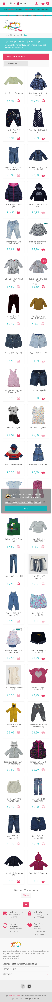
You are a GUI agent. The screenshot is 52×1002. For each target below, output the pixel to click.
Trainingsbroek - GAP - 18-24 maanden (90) (38, 726)
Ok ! (26, 508)
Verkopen (23, 3)
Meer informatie (11, 502)
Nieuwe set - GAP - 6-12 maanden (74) (13, 651)
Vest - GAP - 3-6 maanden (38, 873)
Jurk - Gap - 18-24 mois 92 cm (38, 131)
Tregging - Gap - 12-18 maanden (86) (13, 243)
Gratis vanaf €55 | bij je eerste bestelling (25, 10)
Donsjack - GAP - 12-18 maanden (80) (38, 763)
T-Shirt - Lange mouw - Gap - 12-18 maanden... (38, 317)
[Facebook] (23, 986)
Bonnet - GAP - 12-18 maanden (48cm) (14, 800)
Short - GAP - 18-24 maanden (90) (38, 837)
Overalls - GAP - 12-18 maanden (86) (13, 614)
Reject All (37, 502)
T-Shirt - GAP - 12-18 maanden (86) (38, 540)
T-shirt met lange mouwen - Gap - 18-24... (38, 243)
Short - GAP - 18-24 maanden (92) (38, 614)
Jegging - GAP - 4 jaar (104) (14, 576)
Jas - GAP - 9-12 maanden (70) (14, 874)
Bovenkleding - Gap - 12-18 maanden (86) (38, 168)
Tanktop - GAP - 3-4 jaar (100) (13, 540)
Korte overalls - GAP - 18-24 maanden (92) (13, 391)
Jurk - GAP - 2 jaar (13, 427)
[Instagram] (29, 986)
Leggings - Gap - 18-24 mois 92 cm (13, 317)
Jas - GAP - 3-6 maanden (13, 465)
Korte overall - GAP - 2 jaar (38, 465)
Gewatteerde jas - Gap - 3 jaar (13, 205)
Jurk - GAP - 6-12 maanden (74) (14, 688)
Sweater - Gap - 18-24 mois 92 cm (38, 205)
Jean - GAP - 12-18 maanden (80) (38, 800)
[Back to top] (26, 904)
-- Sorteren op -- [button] (12, 63)
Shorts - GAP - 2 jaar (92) (13, 353)
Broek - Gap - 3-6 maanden (14, 131)
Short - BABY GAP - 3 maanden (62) (38, 651)
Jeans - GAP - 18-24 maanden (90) (13, 837)
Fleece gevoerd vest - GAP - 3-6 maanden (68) (13, 763)
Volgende (26, 895)
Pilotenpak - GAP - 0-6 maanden (13, 726)
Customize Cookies (26, 502)
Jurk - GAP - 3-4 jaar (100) (38, 427)
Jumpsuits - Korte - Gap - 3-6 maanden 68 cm (13, 168)
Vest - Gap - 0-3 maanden (14, 93)
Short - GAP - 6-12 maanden (38, 577)
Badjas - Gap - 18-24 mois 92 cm (38, 280)
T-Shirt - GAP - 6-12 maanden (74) (38, 688)
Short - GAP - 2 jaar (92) (38, 390)
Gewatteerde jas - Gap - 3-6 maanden (38, 94)
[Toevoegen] (18, 101)
